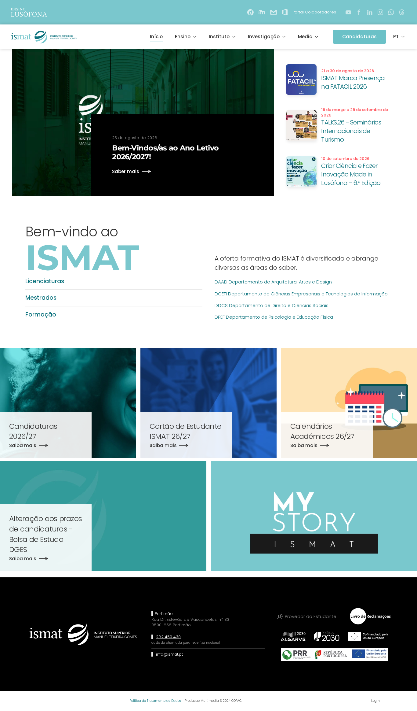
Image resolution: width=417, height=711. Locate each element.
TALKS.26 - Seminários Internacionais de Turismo (351, 131)
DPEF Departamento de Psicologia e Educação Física (274, 317)
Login (375, 700)
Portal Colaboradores (314, 12)
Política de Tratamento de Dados (155, 700)
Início (156, 36)
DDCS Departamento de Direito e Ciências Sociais (271, 305)
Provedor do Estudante (310, 616)
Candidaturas (359, 36)
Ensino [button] (182, 36)
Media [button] (305, 36)
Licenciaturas (44, 281)
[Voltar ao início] (43, 36)
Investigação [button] (264, 36)
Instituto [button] (219, 36)
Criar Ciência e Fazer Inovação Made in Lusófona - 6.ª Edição (350, 174)
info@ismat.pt (169, 654)
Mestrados (40, 298)
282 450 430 (168, 637)
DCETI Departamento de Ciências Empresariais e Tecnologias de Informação (301, 294)
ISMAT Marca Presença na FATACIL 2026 (353, 82)
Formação (40, 314)
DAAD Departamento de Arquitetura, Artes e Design (273, 282)
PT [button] (396, 36)
